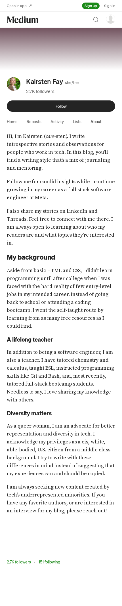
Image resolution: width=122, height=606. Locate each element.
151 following (49, 561)
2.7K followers (40, 91)
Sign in (109, 5)
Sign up (91, 5)
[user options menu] (110, 19)
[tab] (12, 121)
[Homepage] (23, 19)
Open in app (17, 5)
